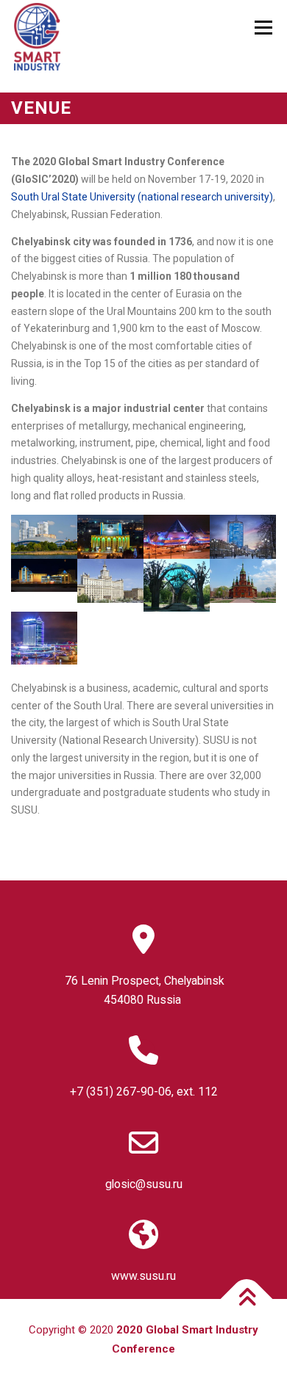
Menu (263, 27)
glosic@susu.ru (144, 1184)
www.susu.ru (143, 1276)
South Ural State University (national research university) (142, 197)
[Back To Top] (247, 1299)
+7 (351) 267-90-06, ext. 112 (144, 1092)
